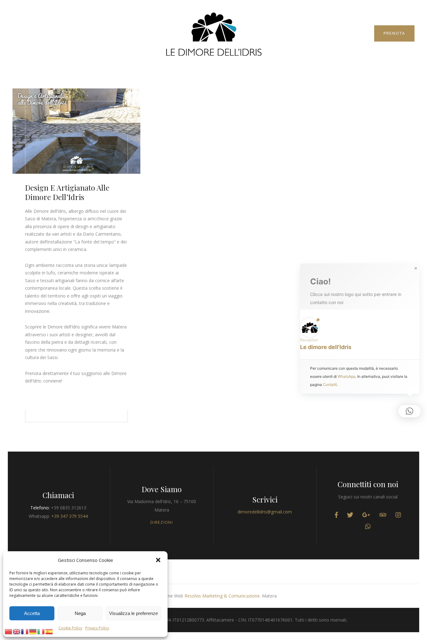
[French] (25, 631)
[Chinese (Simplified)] (9, 631)
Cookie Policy (70, 628)
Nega (80, 613)
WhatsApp (346, 376)
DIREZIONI (161, 522)
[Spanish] (49, 631)
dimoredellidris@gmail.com (265, 512)
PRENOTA (394, 33)
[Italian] (41, 631)
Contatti (330, 384)
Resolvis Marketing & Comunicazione (222, 596)
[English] (17, 631)
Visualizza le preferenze (133, 613)
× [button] (415, 268)
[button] (158, 560)
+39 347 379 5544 (69, 516)
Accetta (32, 613)
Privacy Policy (97, 628)
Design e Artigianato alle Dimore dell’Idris (67, 192)
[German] (33, 631)
